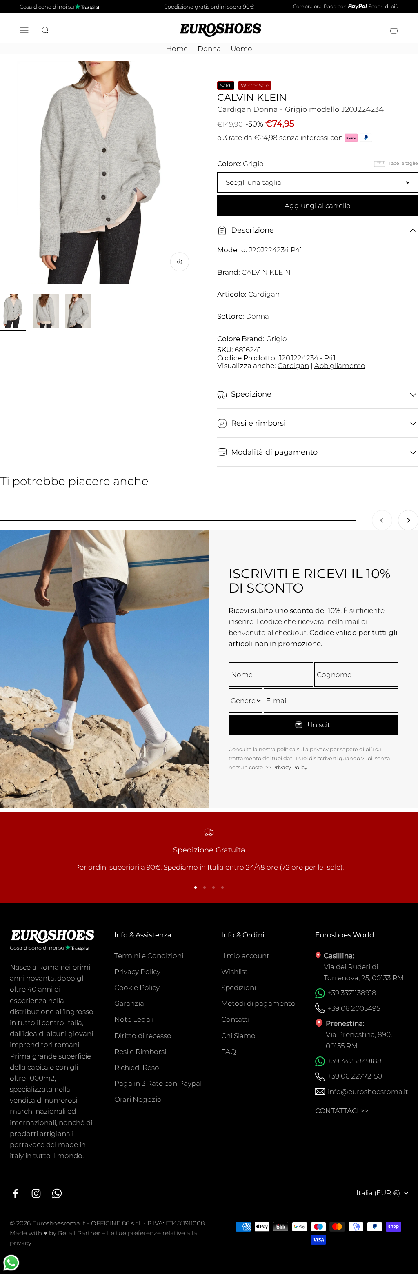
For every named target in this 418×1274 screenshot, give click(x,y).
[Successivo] (263, 6)
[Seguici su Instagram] (36, 1193)
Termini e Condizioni (148, 956)
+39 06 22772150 (354, 1076)
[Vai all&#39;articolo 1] (13, 312)
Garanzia (129, 1003)
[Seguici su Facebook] (15, 1193)
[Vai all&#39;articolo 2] (46, 312)
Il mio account (245, 956)
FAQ (228, 1052)
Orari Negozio (138, 1099)
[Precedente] (154, 6)
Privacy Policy (289, 767)
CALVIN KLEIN (252, 97)
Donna (209, 48)
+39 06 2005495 (353, 1008)
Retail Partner (79, 1233)
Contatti (235, 1019)
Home (177, 48)
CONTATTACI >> (342, 1111)
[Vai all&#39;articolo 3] (78, 312)
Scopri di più (383, 6)
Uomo (241, 48)
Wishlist (234, 972)
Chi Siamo (238, 1036)
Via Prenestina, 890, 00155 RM (359, 1040)
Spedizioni (238, 987)
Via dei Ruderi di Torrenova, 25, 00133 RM (364, 972)
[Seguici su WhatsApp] (56, 1193)
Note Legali (133, 1019)
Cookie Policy (137, 987)
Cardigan (293, 366)
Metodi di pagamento (258, 1003)
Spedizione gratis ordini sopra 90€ (209, 6)
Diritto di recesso (142, 1036)
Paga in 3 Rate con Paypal (158, 1083)
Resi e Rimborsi (140, 1052)
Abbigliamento (339, 366)
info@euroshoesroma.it (368, 1092)
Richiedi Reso (136, 1067)
